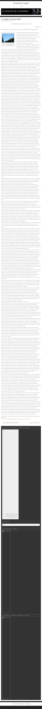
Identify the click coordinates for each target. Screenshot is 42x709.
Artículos (5, 416)
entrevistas (9, 418)
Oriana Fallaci (28, 418)
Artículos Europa (22, 416)
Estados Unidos (16, 418)
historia (23, 418)
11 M (4, 418)
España (12, 418)
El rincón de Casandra (21, 3)
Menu (22, 6)
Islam (25, 418)
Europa (20, 418)
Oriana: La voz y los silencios (34, 422)
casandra (12, 20)
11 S (6, 418)
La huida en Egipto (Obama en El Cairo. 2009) (10, 422)
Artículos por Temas (36, 416)
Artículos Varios (3, 417)
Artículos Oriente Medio (29, 416)
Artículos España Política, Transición (13, 416)
